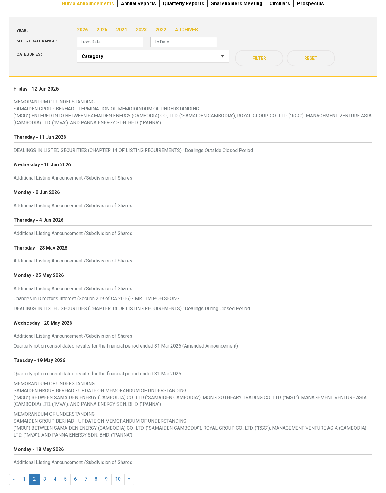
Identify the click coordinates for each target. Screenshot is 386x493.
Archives (186, 30)
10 (118, 479)
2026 (82, 30)
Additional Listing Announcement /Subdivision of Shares (73, 178)
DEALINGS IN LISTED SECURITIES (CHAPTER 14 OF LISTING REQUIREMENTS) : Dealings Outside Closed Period (133, 150)
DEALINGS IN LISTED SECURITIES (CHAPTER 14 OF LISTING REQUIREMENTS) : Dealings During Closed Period (132, 308)
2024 (121, 30)
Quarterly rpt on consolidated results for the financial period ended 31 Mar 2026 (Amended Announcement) (126, 346)
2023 (141, 30)
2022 (160, 30)
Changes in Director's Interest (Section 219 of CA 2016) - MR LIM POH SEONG (96, 298)
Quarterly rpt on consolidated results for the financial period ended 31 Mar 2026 (97, 374)
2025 (101, 30)
